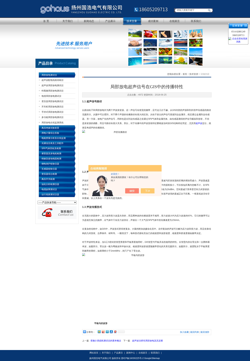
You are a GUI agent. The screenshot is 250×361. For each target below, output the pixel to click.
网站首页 (93, 352)
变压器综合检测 (49, 174)
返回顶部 (204, 332)
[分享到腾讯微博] (107, 331)
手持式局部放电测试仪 (53, 112)
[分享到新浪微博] (103, 331)
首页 (185, 74)
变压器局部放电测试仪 (53, 101)
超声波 (199, 123)
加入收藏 (184, 332)
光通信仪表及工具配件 (53, 143)
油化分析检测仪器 (50, 184)
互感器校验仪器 (49, 169)
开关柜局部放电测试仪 (53, 106)
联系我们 (196, 21)
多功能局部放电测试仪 (53, 117)
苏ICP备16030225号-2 (132, 358)
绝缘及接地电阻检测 (51, 158)
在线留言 (174, 21)
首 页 (46, 21)
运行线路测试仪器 (50, 194)
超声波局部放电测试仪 (53, 85)
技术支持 (193, 74)
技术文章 (132, 21)
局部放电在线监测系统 (53, 122)
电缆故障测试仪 (49, 189)
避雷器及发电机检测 (51, 153)
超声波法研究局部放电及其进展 (147, 340)
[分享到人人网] (111, 331)
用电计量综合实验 (50, 133)
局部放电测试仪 (49, 75)
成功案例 (153, 21)
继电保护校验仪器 (50, 163)
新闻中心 (130, 352)
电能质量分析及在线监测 (54, 138)
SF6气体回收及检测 (51, 148)
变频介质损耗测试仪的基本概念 (105, 340)
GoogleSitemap (152, 358)
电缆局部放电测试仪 (51, 96)
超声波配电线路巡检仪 (53, 80)
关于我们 (67, 21)
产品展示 (110, 21)
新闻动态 (89, 21)
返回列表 (194, 332)
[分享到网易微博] (115, 331)
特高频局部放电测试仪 (53, 90)
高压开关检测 (48, 179)
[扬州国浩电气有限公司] (104, 8)
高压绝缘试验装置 (50, 128)
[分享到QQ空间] (99, 331)
